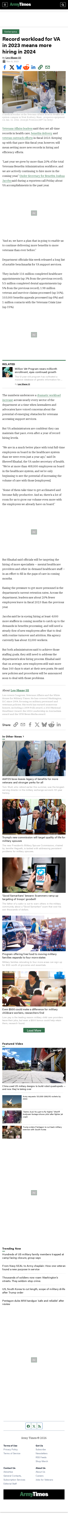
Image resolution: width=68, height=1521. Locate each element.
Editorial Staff (10, 1483)
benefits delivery (41, 133)
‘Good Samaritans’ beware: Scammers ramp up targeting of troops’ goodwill (30, 897)
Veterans (10, 31)
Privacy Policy (10, 1449)
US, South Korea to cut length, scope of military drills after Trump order (33, 1290)
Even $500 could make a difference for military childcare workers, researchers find (30, 1011)
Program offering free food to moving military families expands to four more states (29, 955)
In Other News (12, 736)
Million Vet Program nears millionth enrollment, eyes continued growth (36, 370)
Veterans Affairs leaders (17, 128)
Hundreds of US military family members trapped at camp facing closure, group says (33, 1256)
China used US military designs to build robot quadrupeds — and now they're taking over (34, 1087)
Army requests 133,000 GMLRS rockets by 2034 (42, 1097)
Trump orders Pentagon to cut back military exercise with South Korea (42, 1128)
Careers (40, 1475)
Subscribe (41, 1449)
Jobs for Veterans (44, 1479)
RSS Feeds (41, 1457)
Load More (34, 1030)
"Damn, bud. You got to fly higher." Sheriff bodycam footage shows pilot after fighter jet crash (43, 1114)
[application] (34, 1065)
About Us (40, 1471)
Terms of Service (11, 1453)
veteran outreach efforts (17, 138)
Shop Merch (42, 1461)
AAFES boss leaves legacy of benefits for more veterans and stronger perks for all (30, 780)
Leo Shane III (13, 57)
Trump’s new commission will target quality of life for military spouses (33, 839)
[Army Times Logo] (20, 5)
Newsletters (42, 1453)
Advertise (8, 1471)
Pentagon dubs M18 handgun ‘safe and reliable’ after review (33, 1302)
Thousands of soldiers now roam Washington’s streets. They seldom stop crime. (30, 1279)
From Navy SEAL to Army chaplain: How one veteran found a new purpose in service (34, 1267)
